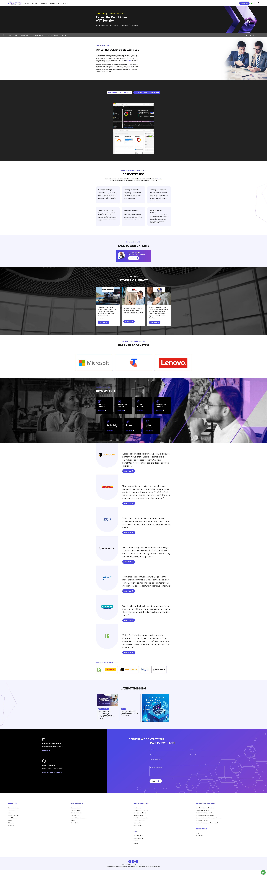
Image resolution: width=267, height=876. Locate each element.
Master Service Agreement (153, 866)
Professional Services (76, 812)
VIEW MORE (127, 471)
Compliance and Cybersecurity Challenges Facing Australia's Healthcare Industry (106, 715)
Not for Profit (137, 822)
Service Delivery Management (78, 817)
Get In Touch (132, 258)
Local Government (138, 825)
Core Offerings (13, 35)
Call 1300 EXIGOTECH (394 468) (51, 772)
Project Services (75, 815)
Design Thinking (75, 822)
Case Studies (24, 35)
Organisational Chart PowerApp (204, 812)
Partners (136, 841)
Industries (52, 3)
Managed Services (76, 810)
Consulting (11, 825)
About (64, 3)
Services (27, 3)
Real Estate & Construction (141, 817)
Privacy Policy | (111, 866)
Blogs (197, 833)
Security (10, 820)
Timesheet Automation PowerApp (205, 815)
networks (128, 60)
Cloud (124, 708)
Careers (136, 843)
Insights (64, 35)
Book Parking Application (203, 810)
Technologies (43, 3)
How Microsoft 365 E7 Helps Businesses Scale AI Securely (129, 713)
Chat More (45, 750)
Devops (73, 820)
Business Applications (13, 815)
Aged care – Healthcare (140, 812)
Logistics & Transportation (141, 810)
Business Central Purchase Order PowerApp (207, 822)
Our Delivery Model (52, 35)
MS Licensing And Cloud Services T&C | (136, 866)
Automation (11, 822)
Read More (101, 410)
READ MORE (102, 322)
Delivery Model (12, 810)
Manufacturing (137, 807)
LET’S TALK (249, 35)
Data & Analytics (12, 817)
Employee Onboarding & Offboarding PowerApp (209, 817)
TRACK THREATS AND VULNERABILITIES (147, 92)
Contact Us (244, 3)
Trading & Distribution (139, 820)
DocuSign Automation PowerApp (205, 807)
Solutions (34, 3)
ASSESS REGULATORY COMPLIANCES (119, 92)
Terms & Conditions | (120, 866)
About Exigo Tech (138, 836)
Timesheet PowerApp (202, 820)
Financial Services (138, 815)
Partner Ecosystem (38, 35)
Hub (59, 3)
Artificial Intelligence (13, 807)
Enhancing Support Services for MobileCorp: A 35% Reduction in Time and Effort (133, 311)
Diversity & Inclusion (139, 838)
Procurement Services (76, 807)
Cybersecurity (103, 708)
